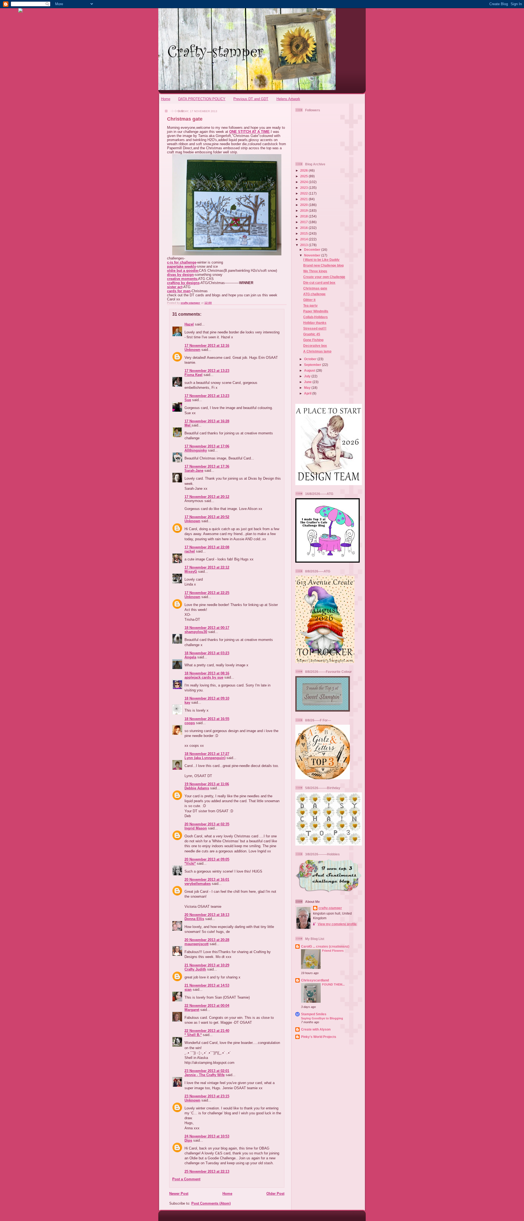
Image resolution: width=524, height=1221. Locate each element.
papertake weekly (181, 266)
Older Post (275, 1194)
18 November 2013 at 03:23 (206, 653)
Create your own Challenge (324, 277)
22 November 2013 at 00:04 (206, 1006)
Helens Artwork (288, 99)
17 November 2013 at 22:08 (206, 547)
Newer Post (178, 1194)
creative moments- (182, 279)
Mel (188, 425)
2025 (304, 176)
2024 (304, 182)
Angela (190, 657)
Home (165, 99)
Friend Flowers (333, 950)
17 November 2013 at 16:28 (206, 421)
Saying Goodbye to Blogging (322, 1018)
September (313, 364)
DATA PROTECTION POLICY (201, 99)
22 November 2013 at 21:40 (206, 1031)
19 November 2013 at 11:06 (206, 784)
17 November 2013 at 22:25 (206, 593)
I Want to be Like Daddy (321, 259)
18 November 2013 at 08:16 (206, 673)
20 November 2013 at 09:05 (206, 859)
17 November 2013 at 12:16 (206, 346)
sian (188, 989)
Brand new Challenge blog (323, 265)
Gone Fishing (313, 340)
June (308, 382)
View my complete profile (337, 924)
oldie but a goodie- (183, 270)
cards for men (178, 291)
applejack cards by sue (203, 677)
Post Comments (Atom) (211, 1203)
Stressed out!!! (314, 328)
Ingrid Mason (195, 828)
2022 (304, 193)
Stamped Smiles (313, 1014)
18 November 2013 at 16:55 (206, 719)
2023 (304, 187)
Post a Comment (186, 1179)
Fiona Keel (193, 375)
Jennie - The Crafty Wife (204, 1075)
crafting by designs (183, 283)
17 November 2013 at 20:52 (206, 517)
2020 (304, 205)
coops (189, 723)
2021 (304, 199)
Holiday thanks (314, 322)
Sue (187, 400)
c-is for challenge (181, 262)
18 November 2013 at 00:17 (206, 628)
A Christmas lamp (317, 351)
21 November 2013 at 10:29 (206, 965)
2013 (304, 245)
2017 (304, 222)
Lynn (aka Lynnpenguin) (204, 758)
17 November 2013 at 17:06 (206, 446)
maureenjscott (196, 944)
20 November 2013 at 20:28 (206, 940)
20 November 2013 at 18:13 (206, 915)
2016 (304, 227)
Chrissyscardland (315, 980)
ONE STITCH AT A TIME (249, 132)
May (307, 387)
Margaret (191, 1010)
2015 (304, 233)
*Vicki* (190, 863)
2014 (304, 239)
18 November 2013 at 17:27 (206, 754)
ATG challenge (314, 294)
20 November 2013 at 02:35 (206, 824)
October (310, 359)
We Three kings (315, 271)
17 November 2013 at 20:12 (206, 497)
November (312, 255)
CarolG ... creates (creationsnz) (325, 946)
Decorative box (315, 345)
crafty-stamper (330, 908)
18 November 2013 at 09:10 (206, 698)
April (308, 393)
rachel (189, 551)
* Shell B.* (193, 1035)
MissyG (190, 571)
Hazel (189, 324)
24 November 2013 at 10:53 (206, 1136)
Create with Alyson (316, 1029)
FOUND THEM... (333, 984)
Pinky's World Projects (318, 1036)
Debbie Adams (196, 788)
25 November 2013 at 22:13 (206, 1171)
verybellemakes (197, 884)
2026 (304, 170)
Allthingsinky (195, 450)
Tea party (310, 305)
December (312, 249)
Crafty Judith (195, 969)
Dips (188, 1140)
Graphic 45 (311, 334)
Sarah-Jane (193, 470)
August (310, 370)
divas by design (180, 275)
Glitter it (309, 299)
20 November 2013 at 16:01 (206, 879)
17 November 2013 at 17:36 (206, 466)
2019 (304, 210)
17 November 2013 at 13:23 (206, 371)
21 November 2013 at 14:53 (206, 985)
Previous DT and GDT (250, 99)
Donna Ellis (194, 919)
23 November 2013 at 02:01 (206, 1071)
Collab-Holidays (315, 317)
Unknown (192, 350)
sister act (174, 287)
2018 (304, 216)
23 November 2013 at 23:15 (206, 1096)
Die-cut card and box (319, 282)
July (307, 376)
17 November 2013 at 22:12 (206, 567)
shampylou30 (195, 632)
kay (187, 702)
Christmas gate (315, 288)
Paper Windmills (315, 311)
